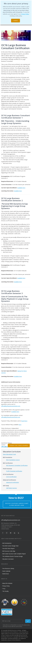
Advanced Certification (12, 482)
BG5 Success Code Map (8, 551)
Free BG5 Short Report (8, 548)
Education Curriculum (8, 559)
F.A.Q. (3, 588)
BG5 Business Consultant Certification (17, 465)
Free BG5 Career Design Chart (10, 546)
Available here (21, 188)
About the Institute (7, 583)
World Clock (5, 574)
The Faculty (5, 591)
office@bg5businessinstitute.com (10, 417)
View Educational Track (9, 454)
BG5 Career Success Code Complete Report (14, 554)
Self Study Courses (11, 488)
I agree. (15, 20)
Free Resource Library (8, 568)
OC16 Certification (11, 477)
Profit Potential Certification (14, 471)
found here (24, 421)
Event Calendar (6, 571)
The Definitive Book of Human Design (12, 556)
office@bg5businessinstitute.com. (10, 406)
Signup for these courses (19, 445)
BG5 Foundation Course (13, 460)
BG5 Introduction (6, 543)
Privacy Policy (25, 14)
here (20, 424)
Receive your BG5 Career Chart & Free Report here (16, 504)
